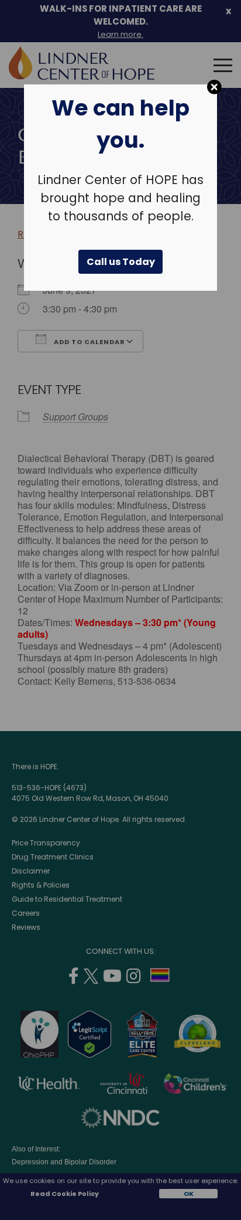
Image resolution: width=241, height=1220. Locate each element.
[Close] (214, 87)
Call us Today (121, 262)
